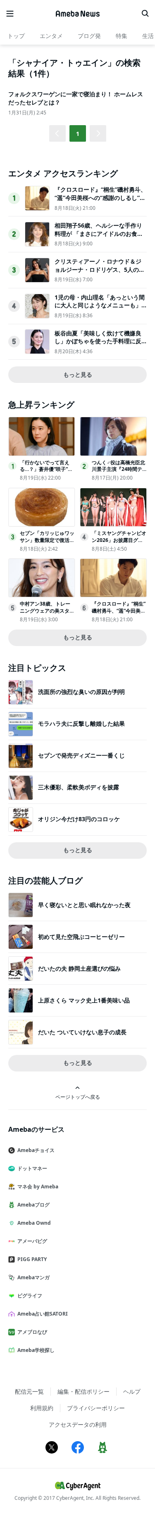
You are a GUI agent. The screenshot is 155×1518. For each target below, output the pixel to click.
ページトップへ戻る (77, 1096)
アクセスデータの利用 (78, 1424)
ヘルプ (132, 1391)
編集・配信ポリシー (83, 1391)
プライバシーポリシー (96, 1408)
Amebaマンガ (33, 1277)
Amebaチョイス (36, 1150)
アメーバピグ (32, 1241)
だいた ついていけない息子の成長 (82, 1032)
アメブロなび (32, 1331)
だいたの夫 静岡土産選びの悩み (79, 968)
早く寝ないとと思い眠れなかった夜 (84, 905)
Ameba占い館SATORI (42, 1313)
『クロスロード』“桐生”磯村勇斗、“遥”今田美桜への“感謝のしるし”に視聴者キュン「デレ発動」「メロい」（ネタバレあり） (100, 201)
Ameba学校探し (36, 1350)
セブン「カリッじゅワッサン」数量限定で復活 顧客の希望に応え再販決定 (47, 543)
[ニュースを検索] (145, 14)
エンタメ (51, 36)
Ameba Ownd (34, 1222)
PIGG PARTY (32, 1259)
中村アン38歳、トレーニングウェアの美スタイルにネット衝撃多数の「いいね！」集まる (47, 614)
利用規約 (41, 1408)
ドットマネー (32, 1168)
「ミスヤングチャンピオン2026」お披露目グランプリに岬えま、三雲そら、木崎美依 (119, 543)
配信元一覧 (29, 1391)
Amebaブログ (33, 1204)
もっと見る (77, 374)
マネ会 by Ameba (37, 1186)
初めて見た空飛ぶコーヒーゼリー (81, 937)
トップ (16, 36)
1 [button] (77, 134)
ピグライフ (29, 1295)
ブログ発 (89, 36)
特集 (121, 36)
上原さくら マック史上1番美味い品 (84, 1000)
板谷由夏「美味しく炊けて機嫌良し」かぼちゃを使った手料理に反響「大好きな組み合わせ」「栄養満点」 (98, 345)
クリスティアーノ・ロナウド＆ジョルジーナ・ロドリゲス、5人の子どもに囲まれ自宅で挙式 (100, 269)
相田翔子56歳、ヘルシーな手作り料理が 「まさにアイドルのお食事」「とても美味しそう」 (98, 233)
